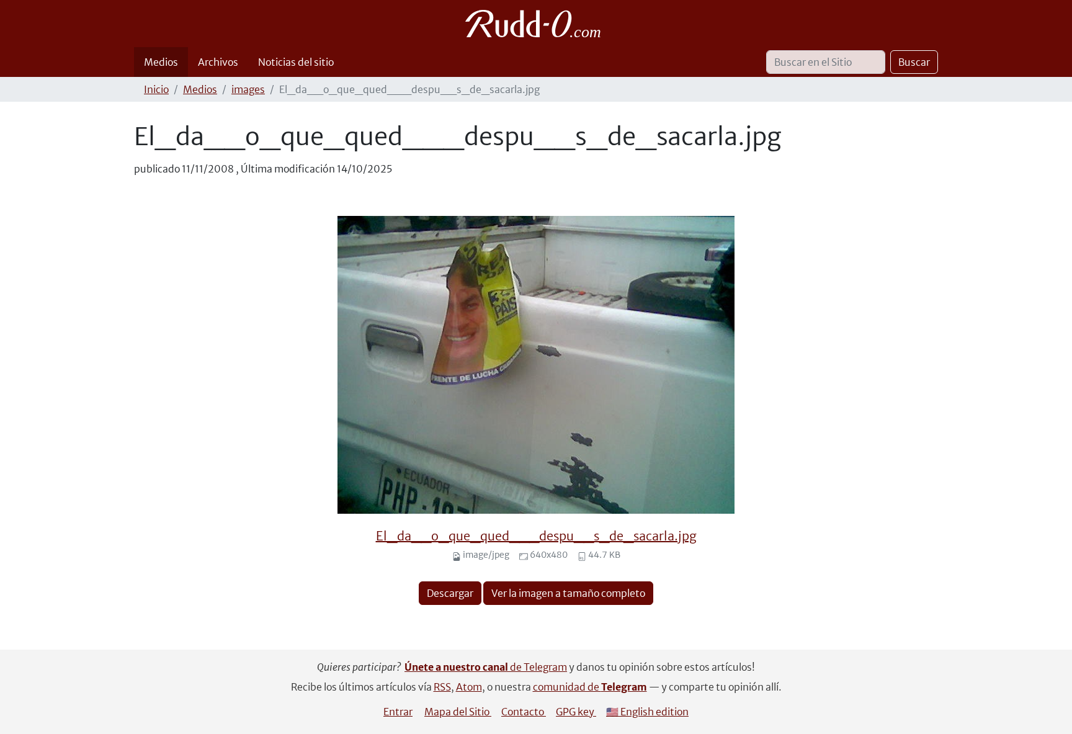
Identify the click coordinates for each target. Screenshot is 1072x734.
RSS (442, 687)
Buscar (914, 62)
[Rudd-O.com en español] (536, 23)
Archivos (218, 62)
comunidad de (590, 687)
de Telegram (485, 667)
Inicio (156, 89)
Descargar (450, 593)
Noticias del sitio (296, 62)
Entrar (398, 711)
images (248, 89)
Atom (469, 687)
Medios (161, 62)
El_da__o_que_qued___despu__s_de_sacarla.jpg (536, 536)
